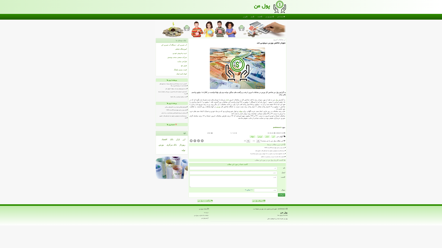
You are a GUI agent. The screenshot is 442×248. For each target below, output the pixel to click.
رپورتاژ (182, 145)
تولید (183, 150)
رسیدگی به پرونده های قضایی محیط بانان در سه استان (174, 113)
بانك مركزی (172, 145)
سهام (241, 111)
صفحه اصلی (280, 17)
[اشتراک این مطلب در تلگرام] (198, 141)
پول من (262, 6)
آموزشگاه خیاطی (181, 49)
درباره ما (206, 212)
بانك (171, 139)
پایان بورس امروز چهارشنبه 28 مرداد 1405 (274, 148)
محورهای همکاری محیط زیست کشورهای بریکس (176, 107)
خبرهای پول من (258, 201)
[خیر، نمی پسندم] (248, 141)
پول (276, 100)
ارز (273, 136)
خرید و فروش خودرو (180, 53)
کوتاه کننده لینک (181, 74)
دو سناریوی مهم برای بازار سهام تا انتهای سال (176, 89)
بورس (244, 17)
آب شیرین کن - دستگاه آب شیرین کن (174, 45)
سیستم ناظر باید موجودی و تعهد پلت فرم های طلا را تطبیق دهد (270, 151)
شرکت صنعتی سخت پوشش (177, 57)
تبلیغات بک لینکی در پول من (201, 215)
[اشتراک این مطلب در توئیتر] (191, 141)
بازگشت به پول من (204, 201)
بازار (252, 17)
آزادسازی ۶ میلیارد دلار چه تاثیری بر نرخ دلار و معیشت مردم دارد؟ (172, 93)
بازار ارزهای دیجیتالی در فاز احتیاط (179, 97)
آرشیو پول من (269, 17)
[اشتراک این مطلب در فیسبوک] (194, 141)
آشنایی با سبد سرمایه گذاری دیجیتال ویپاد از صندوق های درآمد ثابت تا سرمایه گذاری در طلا (173, 85)
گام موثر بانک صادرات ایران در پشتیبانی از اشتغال (273, 157)
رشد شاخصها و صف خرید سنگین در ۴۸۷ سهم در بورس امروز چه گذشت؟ (267, 154)
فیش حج (184, 65)
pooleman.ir (277, 127)
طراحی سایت (182, 61)
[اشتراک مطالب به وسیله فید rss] (202, 141)
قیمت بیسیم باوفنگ (180, 70)
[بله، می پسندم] (258, 141)
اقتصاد (259, 17)
